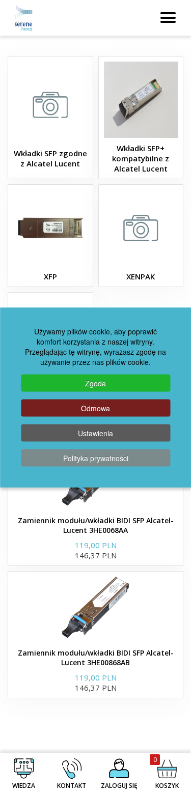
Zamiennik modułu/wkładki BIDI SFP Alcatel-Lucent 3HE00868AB (96, 657)
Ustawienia (95, 433)
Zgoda (95, 383)
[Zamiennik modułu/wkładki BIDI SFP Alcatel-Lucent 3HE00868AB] (95, 607)
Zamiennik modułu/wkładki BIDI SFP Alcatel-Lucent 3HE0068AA (96, 525)
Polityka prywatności (95, 458)
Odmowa (95, 408)
